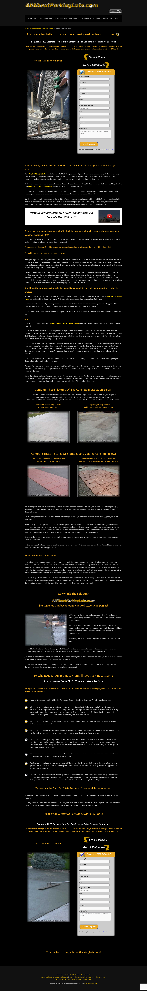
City (80, 111)
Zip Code (82, 123)
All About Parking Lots (37, 174)
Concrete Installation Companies (40, 186)
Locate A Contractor (73, 975)
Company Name (84, 76)
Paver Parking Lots (74, 18)
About (36, 18)
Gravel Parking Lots (88, 18)
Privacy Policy (66, 979)
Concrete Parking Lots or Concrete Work (64, 323)
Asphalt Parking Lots (46, 18)
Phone (81, 99)
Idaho (52, 28)
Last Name (82, 88)
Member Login (87, 979)
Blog (111, 18)
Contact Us (87, 975)
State (81, 117)
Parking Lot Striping (102, 18)
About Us (63, 975)
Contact (117, 18)
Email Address (83, 94)
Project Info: (83, 128)
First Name (82, 82)
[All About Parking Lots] (73, 8)
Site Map (58, 979)
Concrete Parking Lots (60, 18)
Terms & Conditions (108, 149)
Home (30, 18)
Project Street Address (86, 105)
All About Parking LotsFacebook (116, 5)
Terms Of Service (77, 979)
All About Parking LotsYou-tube (120, 5)
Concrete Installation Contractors (39, 28)
